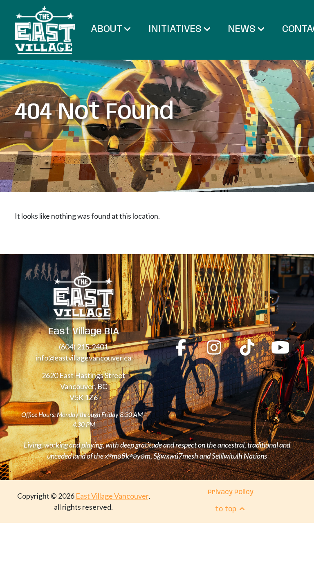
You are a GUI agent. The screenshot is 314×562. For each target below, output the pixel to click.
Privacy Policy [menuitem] (230, 492)
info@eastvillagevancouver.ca (83, 357)
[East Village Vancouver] (45, 29)
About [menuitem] (107, 29)
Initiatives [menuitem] (176, 29)
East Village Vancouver (112, 495)
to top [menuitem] (226, 509)
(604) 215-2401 (83, 346)
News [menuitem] (243, 29)
